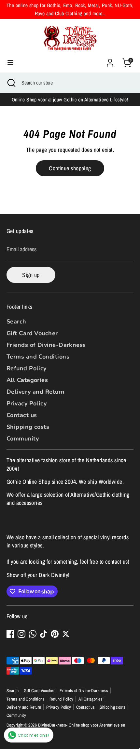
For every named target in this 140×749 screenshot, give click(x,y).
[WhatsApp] (32, 634)
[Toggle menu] (10, 62)
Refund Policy (27, 368)
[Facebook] (10, 634)
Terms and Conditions (38, 357)
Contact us (22, 415)
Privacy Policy (27, 403)
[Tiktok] (44, 634)
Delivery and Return (36, 392)
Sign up (30, 275)
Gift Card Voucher (32, 333)
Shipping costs (28, 427)
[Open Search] (11, 82)
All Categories (27, 380)
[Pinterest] (55, 634)
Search (16, 321)
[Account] (110, 60)
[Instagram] (21, 634)
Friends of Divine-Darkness (46, 345)
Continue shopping (70, 168)
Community (23, 438)
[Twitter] (66, 634)
